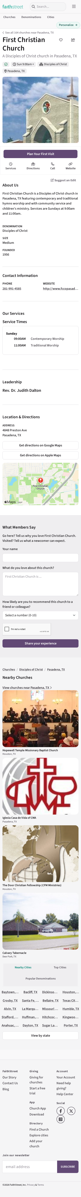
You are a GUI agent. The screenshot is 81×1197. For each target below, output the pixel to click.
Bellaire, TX (51, 1000)
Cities (50, 17)
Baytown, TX (11, 992)
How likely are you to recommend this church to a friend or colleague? (37, 604)
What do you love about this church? (28, 567)
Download (36, 1114)
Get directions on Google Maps (40, 445)
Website (71, 168)
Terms (40, 1185)
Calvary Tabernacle (14, 953)
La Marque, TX (32, 1008)
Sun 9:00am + (25, 64)
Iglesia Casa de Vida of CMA (19, 818)
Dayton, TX (30, 1025)
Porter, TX (71, 1025)
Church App (37, 1108)
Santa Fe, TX (30, 1000)
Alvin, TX (10, 1008)
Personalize (68, 25)
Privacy (31, 1185)
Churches (9, 17)
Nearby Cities (23, 967)
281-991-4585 (11, 288)
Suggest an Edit (65, 180)
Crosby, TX (10, 1000)
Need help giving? (63, 1085)
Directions (33, 168)
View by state (40, 1035)
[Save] (60, 40)
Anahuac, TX (10, 1025)
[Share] (73, 40)
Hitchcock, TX (51, 1017)
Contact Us (10, 1083)
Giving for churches (36, 1080)
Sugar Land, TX (52, 1025)
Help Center (64, 1094)
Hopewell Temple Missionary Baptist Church (30, 750)
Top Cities (60, 967)
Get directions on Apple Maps (40, 455)
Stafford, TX (10, 1017)
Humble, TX (71, 1008)
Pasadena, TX (16, 71)
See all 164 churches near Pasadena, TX (29, 33)
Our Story (9, 1077)
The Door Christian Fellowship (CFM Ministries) (31, 885)
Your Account (65, 1077)
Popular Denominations (41, 979)
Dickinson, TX (51, 992)
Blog (5, 1089)
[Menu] (74, 6)
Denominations (31, 17)
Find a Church (39, 1129)
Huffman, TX (31, 1017)
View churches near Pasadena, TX (26, 687)
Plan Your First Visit (40, 153)
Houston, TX (71, 992)
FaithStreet (12, 6)
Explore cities (38, 1135)
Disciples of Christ (55, 64)
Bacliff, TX (30, 992)
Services (10, 168)
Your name (10, 549)
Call (52, 168)
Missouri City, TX (53, 1008)
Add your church (35, 1143)
